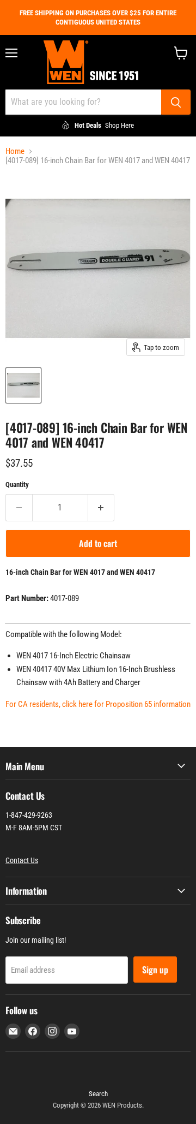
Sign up (155, 969)
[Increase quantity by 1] (101, 507)
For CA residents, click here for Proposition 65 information (98, 704)
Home (14, 151)
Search (98, 1094)
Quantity (17, 484)
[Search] (176, 102)
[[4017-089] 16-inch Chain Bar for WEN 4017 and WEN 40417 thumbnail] (23, 385)
